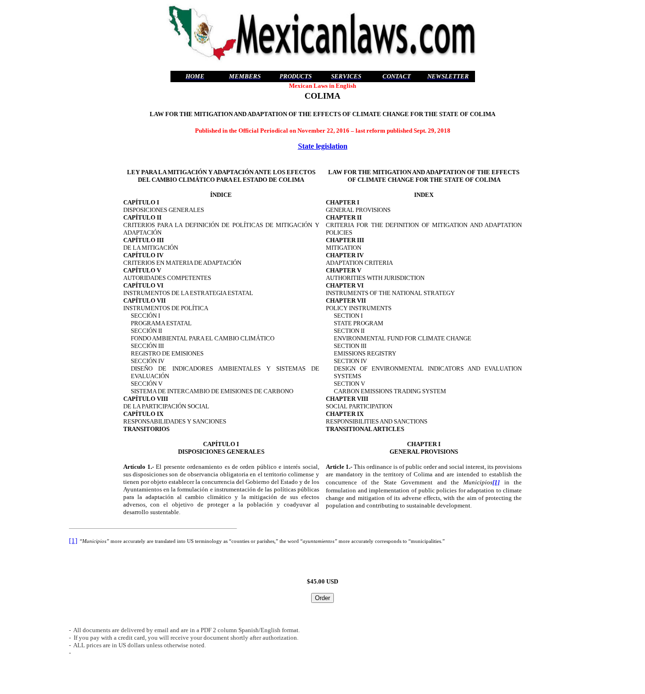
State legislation (323, 146)
